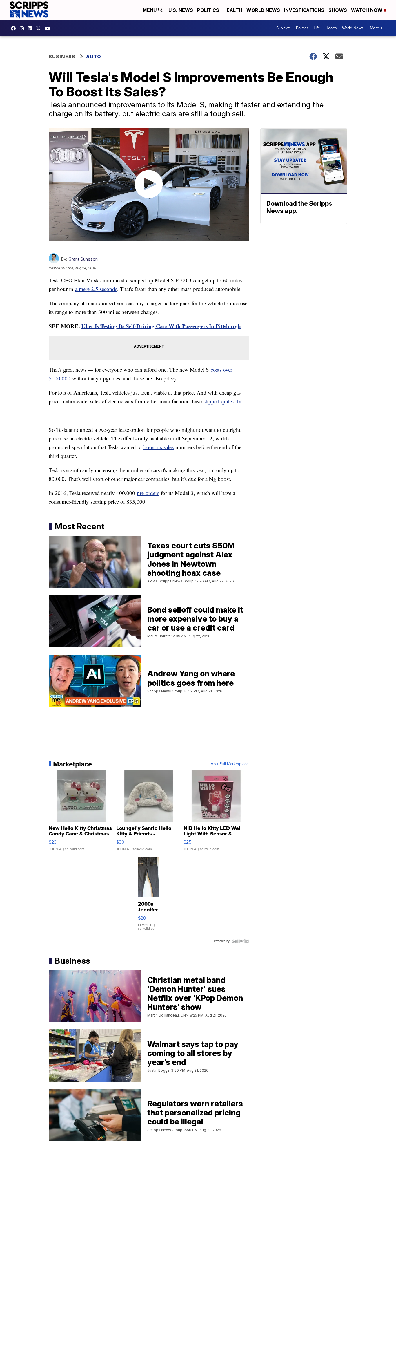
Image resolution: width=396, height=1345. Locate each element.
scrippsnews (15, 28)
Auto (93, 56)
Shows (337, 10)
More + (376, 28)
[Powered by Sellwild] (240, 941)
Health (232, 10)
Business (62, 56)
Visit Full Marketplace (230, 764)
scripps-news (31, 28)
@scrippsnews (49, 28)
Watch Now (367, 10)
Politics (208, 10)
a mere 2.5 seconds (96, 289)
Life (317, 28)
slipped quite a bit (223, 401)
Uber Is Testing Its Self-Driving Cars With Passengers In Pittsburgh (161, 326)
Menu (150, 10)
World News (263, 10)
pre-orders (148, 493)
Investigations (304, 10)
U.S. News (180, 10)
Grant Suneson (83, 259)
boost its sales (158, 447)
